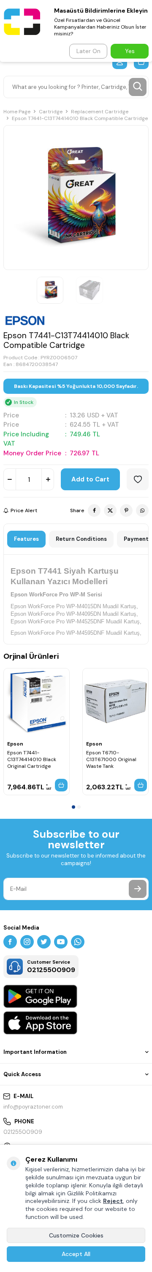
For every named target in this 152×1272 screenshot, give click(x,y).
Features (26, 538)
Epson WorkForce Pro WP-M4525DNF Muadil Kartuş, (76, 621)
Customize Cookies (76, 1235)
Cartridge (50, 111)
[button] (73, 807)
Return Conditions (81, 538)
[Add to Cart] (61, 785)
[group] (76, 198)
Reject (113, 1201)
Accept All (76, 1254)
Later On (88, 51)
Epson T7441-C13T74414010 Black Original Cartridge (31, 759)
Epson (15, 743)
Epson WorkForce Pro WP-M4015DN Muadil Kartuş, (74, 606)
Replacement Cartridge (99, 111)
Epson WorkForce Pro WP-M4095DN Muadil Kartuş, (74, 614)
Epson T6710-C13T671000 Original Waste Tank (111, 759)
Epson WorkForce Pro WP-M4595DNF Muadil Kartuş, (76, 633)
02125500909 (22, 1132)
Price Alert (24, 510)
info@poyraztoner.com (33, 1106)
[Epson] (24, 320)
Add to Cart (90, 479)
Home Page (16, 111)
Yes (130, 51)
